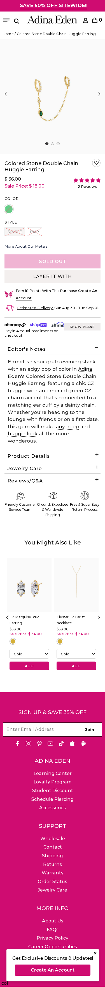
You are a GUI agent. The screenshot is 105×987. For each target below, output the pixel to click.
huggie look (23, 433)
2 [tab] (52, 143)
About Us (52, 921)
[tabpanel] (52, 96)
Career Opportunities (52, 946)
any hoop (67, 426)
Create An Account (52, 970)
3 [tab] (58, 143)
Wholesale (52, 838)
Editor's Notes (27, 349)
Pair (36, 231)
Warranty (53, 873)
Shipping (52, 855)
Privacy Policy (52, 938)
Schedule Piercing (52, 799)
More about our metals (25, 246)
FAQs (53, 929)
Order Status (52, 881)
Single (14, 231)
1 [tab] (46, 143)
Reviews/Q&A (25, 481)
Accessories (52, 807)
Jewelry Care (25, 468)
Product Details (29, 456)
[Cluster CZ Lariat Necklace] (76, 585)
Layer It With (52, 276)
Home (8, 34)
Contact (52, 847)
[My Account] (85, 21)
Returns (52, 864)
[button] (96, 163)
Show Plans (82, 327)
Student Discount (52, 790)
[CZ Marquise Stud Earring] (29, 585)
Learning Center (53, 773)
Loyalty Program (53, 782)
